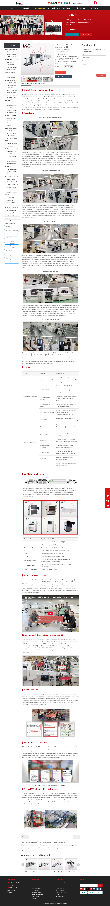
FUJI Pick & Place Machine (13, 92)
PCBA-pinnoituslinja (12, 56)
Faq (32, 882)
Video (57, 894)
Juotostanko (10, 220)
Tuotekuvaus (26, 87)
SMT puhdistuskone (11, 148)
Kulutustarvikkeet (10, 218)
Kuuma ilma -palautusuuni (12, 242)
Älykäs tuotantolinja (11, 49)
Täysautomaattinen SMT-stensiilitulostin (13, 77)
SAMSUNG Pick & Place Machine (13, 83)
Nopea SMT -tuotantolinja (28, 850)
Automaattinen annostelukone (13, 171)
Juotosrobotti (10, 197)
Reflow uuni (8, 59)
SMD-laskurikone (11, 210)
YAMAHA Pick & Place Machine (13, 87)
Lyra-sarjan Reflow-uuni (13, 62)
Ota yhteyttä (86, 34)
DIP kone (7, 100)
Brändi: (57, 63)
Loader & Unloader (12, 118)
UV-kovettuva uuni (12, 182)
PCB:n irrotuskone (10, 141)
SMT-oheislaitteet (12, 97)
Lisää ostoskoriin (64, 77)
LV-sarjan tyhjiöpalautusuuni (13, 69)
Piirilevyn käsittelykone (61, 892)
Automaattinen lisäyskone (13, 110)
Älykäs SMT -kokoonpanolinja (29, 845)
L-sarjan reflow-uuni (12, 64)
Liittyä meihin (35, 884)
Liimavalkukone (11, 174)
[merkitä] (100, 885)
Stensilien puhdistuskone (13, 163)
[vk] (59, 3)
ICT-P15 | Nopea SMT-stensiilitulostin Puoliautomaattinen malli (70, 871)
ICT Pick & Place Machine (13, 95)
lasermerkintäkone (65, 559)
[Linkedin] (52, 3)
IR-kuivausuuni (11, 179)
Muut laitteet (10, 215)
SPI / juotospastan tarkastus (13, 133)
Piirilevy (8, 258)
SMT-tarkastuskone (12, 138)
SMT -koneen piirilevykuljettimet (12, 246)
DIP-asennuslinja (11, 54)
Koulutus (34, 886)
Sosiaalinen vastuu (36, 892)
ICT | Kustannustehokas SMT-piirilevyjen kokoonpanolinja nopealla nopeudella (31, 871)
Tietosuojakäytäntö (37, 888)
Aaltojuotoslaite (60, 890)
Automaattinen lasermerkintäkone (13, 187)
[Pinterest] (68, 3)
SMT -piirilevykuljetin (11, 234)
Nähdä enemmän (60, 896)
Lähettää (101, 75)
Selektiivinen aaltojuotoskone (13, 107)
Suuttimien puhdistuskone (13, 158)
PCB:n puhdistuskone (12, 151)
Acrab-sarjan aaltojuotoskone (13, 103)
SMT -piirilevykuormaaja (12, 230)
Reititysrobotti (11, 205)
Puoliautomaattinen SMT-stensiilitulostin (13, 75)
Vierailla (10, 892)
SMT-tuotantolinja (12, 52)
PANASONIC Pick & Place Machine (13, 90)
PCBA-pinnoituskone (12, 169)
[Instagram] (65, 3)
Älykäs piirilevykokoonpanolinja (47, 845)
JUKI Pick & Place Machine (13, 85)
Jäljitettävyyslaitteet (11, 184)
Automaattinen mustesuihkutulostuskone (13, 192)
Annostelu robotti (11, 202)
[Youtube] (49, 3)
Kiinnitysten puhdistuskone (13, 156)
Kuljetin (9, 120)
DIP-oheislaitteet (11, 112)
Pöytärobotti (9, 195)
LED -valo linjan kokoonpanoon (30, 848)
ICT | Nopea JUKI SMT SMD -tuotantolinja (57, 871)
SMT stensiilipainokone (12, 72)
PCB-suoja (8, 166)
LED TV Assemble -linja (59, 842)
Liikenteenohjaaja (11, 123)
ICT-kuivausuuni (10, 176)
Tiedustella (61, 73)
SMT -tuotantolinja (60, 882)
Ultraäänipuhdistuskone (13, 154)
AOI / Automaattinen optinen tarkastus (13, 131)
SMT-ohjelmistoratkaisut (12, 223)
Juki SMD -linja (44, 848)
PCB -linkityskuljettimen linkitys (12, 254)
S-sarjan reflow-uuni (12, 67)
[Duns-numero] (91, 892)
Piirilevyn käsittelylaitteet (12, 262)
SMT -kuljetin (9, 250)
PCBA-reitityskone (12, 143)
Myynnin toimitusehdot (37, 894)
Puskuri (9, 125)
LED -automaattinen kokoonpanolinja (67, 845)
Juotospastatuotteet (12, 213)
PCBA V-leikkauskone (12, 146)
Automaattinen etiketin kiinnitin (13, 189)
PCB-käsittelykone (10, 115)
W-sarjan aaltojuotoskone (13, 105)
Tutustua (71, 34)
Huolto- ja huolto (36, 896)
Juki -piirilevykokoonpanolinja (29, 842)
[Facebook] (62, 3)
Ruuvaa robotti (11, 200)
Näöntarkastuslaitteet (11, 128)
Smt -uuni (8, 226)
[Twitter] (55, 3)
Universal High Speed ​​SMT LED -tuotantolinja (44, 871)
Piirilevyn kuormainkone (12, 237)
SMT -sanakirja (35, 890)
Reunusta (58, 884)
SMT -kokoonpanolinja (45, 842)
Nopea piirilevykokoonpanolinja (58, 848)
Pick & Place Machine (11, 80)
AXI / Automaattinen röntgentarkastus (13, 135)
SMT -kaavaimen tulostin (62, 886)
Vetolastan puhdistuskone (13, 161)
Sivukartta (34, 898)
